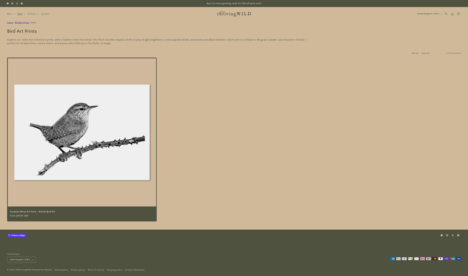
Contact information (135, 270)
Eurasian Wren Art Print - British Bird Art (32, 211)
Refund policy (61, 270)
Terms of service (96, 270)
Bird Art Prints (22, 22)
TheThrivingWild (23, 270)
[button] (10, 14)
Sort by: (415, 53)
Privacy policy (78, 270)
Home (10, 22)
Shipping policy (114, 270)
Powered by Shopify (42, 270)
